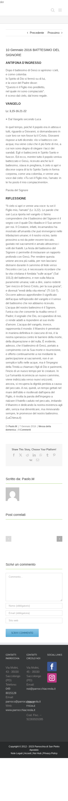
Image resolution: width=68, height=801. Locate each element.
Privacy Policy (50, 753)
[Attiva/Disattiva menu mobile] (60, 10)
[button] (8, 539)
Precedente (37, 32)
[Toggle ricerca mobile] (53, 10)
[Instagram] (52, 678)
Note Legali (17, 753)
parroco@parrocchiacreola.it (23, 701)
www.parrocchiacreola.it (20, 710)
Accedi (27, 753)
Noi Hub (37, 753)
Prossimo (54, 32)
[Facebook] (52, 666)
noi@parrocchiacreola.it (41, 688)
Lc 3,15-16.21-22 (16, 111)
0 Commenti (24, 429)
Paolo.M (12, 426)
